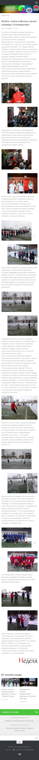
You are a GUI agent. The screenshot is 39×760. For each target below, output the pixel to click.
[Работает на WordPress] (14, 749)
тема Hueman (29, 750)
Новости (5, 15)
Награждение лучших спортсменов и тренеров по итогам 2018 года (27, 693)
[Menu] (36, 2)
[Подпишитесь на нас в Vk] (36, 712)
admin (9, 28)
